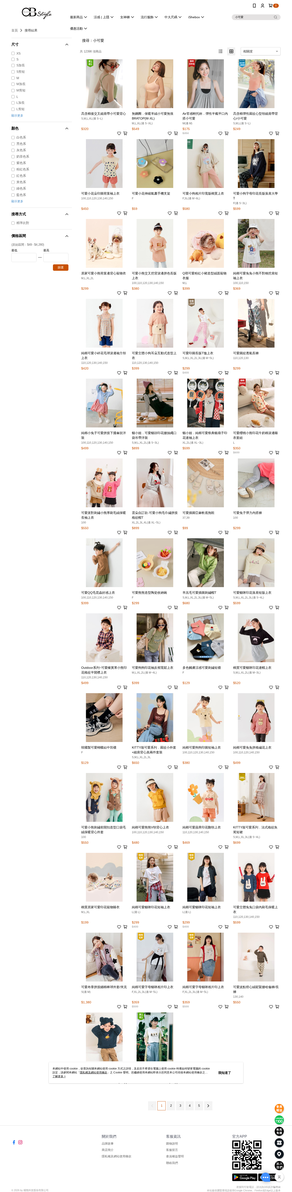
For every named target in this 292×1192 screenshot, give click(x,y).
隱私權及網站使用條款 (116, 1156)
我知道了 (224, 1073)
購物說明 (172, 1143)
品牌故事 (108, 1143)
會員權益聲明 (175, 1156)
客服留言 (172, 1150)
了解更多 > (59, 1076)
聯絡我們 (172, 1163)
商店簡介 (108, 1150)
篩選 (61, 267)
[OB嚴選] (36, 12)
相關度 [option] (248, 51)
